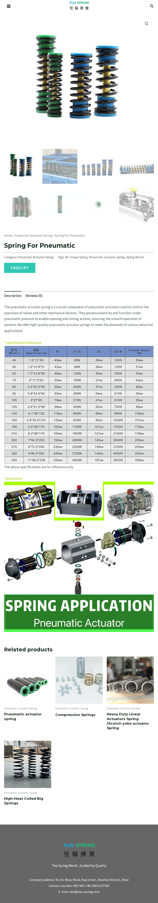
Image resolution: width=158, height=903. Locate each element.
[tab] (12, 296)
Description (12, 295)
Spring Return (135, 257)
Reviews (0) (34, 295)
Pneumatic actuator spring (107, 257)
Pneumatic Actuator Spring (33, 235)
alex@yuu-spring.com (84, 892)
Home (8, 235)
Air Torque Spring (76, 257)
